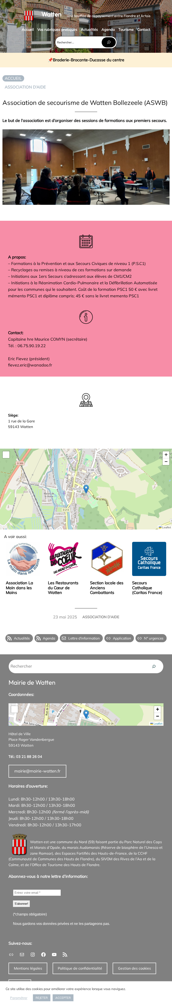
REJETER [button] (42, 997)
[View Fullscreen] (6, 454)
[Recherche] (153, 666)
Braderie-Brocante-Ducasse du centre (88, 60)
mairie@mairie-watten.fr (37, 771)
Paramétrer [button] (18, 998)
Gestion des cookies (134, 968)
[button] (86, 489)
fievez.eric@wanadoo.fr (30, 365)
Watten (51, 14)
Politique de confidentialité (80, 968)
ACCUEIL (13, 78)
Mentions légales (28, 968)
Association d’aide (25, 87)
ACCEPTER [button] (63, 997)
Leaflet (166, 527)
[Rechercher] (109, 42)
